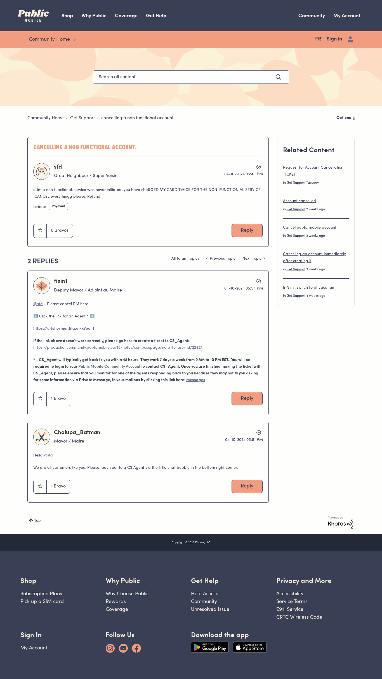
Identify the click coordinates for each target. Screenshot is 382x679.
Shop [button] (28, 580)
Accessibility (289, 593)
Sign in (334, 39)
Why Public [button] (123, 580)
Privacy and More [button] (304, 580)
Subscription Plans (41, 593)
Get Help (156, 15)
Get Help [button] (205, 580)
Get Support (82, 118)
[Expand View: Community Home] (74, 40)
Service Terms (292, 601)
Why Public (94, 15)
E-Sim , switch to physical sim (309, 288)
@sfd (38, 304)
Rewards (116, 601)
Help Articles (205, 593)
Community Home (45, 118)
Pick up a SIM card (42, 601)
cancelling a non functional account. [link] (138, 118)
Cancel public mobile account (309, 228)
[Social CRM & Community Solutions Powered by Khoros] (340, 523)
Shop (67, 15)
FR (318, 39)
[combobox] (191, 77)
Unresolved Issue (210, 609)
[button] (40, 231)
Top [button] (37, 521)
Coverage (126, 15)
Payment (58, 206)
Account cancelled (299, 201)
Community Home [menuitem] (49, 39)
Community (311, 15)
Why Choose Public (127, 593)
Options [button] (343, 118)
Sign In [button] (31, 634)
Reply (247, 230)
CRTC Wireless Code (299, 617)
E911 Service (289, 609)
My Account (346, 15)
